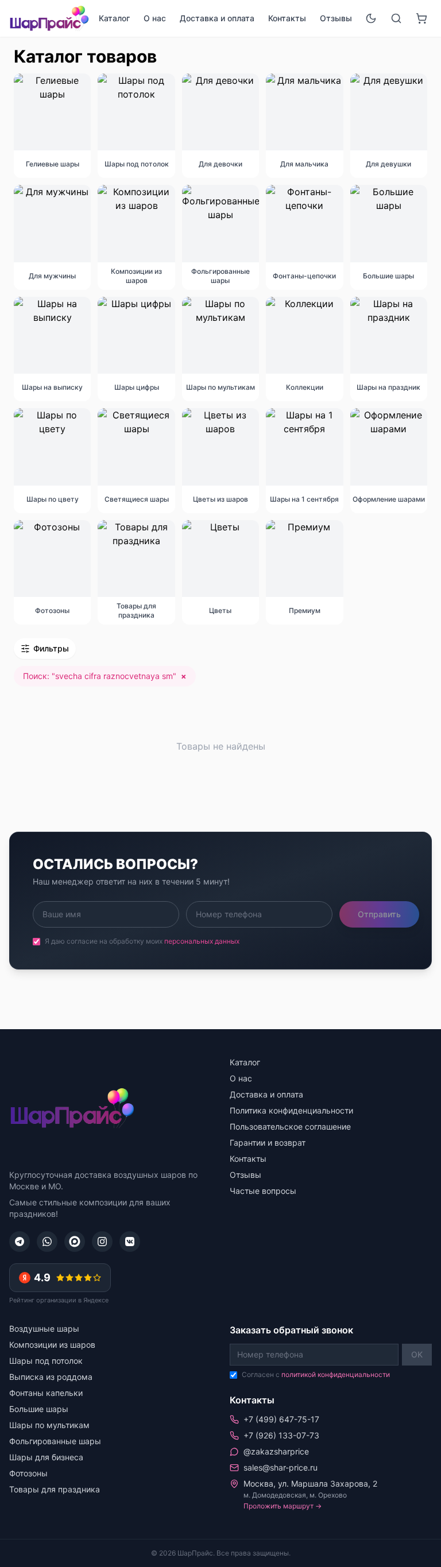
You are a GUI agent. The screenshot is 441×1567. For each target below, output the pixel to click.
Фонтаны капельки (46, 1393)
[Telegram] (19, 1241)
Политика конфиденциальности (291, 1110)
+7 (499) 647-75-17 (281, 1419)
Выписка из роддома (50, 1377)
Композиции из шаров (52, 1344)
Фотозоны (28, 1473)
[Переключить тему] (371, 18)
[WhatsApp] (47, 1241)
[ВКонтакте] (129, 1241)
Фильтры (51, 648)
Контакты (287, 18)
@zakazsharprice (276, 1451)
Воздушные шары (44, 1328)
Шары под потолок (46, 1361)
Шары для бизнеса (46, 1457)
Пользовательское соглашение (290, 1126)
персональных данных (201, 941)
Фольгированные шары (55, 1441)
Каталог (114, 18)
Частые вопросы (263, 1191)
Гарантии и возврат (267, 1142)
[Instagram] (102, 1241)
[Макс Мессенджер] (74, 1241)
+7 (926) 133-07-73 (281, 1435)
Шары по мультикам (49, 1425)
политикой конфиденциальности (335, 1374)
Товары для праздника (54, 1489)
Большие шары (38, 1409)
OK (417, 1354)
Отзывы (336, 18)
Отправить (379, 914)
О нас (155, 18)
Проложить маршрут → (282, 1506)
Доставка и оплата (217, 18)
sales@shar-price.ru (280, 1467)
